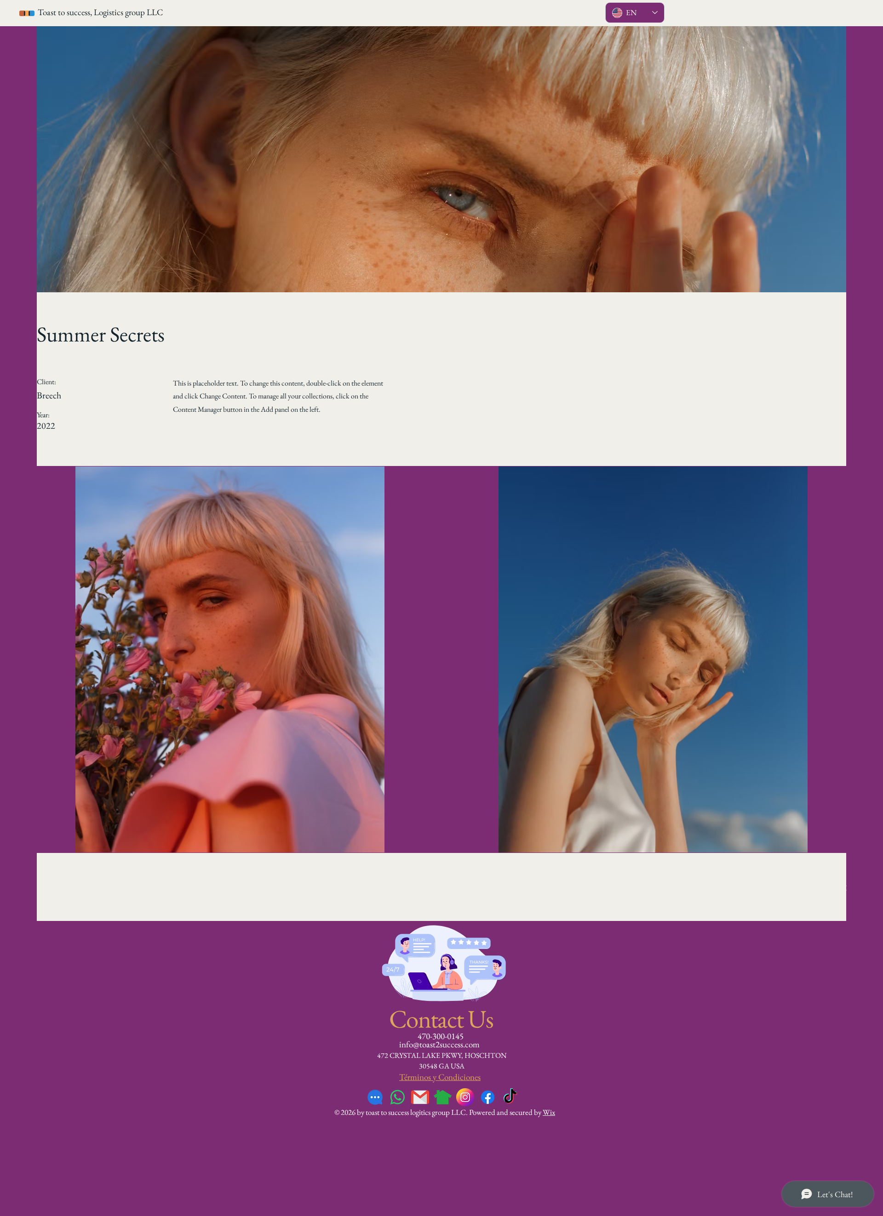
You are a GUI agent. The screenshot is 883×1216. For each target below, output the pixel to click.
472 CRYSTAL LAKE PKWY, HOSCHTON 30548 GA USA (442, 1060)
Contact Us (441, 1018)
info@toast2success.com (439, 1044)
